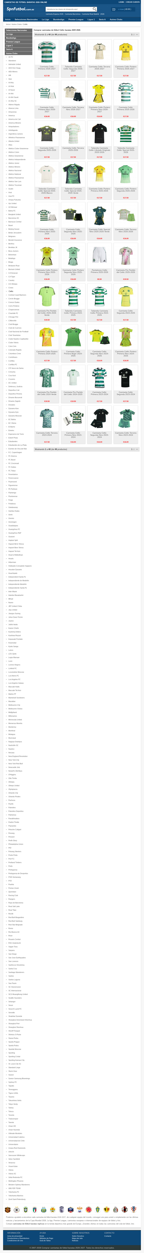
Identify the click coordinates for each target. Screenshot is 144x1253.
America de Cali (14, 119)
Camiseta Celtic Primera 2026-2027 (47, 67)
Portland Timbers (15, 862)
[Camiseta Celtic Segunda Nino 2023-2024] (99, 418)
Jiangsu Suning (14, 614)
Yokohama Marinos (15, 1196)
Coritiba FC (12, 365)
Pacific (11, 804)
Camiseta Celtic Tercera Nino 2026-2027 (73, 108)
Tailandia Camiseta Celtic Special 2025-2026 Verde (73, 191)
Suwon (11, 1075)
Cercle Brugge (14, 299)
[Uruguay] (53, 1210)
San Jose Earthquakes (17, 958)
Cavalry (11, 280)
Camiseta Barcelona (72, 14)
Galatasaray (13, 507)
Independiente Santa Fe (17, 588)
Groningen (12, 522)
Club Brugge (13, 324)
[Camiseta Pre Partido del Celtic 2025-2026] (126, 255)
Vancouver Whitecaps (16, 1155)
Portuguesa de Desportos (18, 873)
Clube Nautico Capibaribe (18, 339)
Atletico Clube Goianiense (18, 149)
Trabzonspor (13, 1119)
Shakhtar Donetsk (15, 1016)
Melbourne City (14, 705)
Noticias (75, 1241)
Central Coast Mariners (17, 295)
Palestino (12, 808)
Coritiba (11, 361)
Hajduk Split (13, 540)
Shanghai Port (13, 1024)
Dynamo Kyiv (13, 412)
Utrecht (11, 1152)
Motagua (11, 734)
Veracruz (11, 1163)
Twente (11, 1122)
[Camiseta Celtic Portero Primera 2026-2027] (126, 52)
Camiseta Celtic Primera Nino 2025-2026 (47, 231)
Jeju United (12, 610)
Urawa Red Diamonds (16, 1148)
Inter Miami (12, 592)
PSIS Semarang (14, 877)
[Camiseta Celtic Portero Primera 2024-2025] (47, 337)
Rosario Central (14, 939)
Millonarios (12, 716)
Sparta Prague (14, 1042)
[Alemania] (17, 1210)
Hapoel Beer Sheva (15, 548)
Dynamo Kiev (13, 408)
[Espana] (7, 1210)
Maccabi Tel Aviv (14, 690)
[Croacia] (133, 1210)
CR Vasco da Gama (15, 368)
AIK (9, 75)
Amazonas (12, 112)
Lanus (10, 650)
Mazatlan (11, 701)
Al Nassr (11, 90)
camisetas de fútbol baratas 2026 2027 (51, 1217)
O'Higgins (12, 775)
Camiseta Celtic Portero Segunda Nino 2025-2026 (73, 272)
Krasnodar (12, 643)
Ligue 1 (91, 19)
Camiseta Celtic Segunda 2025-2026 (47, 149)
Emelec (11, 430)
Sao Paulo (12, 983)
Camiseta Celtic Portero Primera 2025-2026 (99, 190)
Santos (11, 976)
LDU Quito (12, 654)
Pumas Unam (13, 888)
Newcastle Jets (14, 767)
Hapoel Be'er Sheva (16, 544)
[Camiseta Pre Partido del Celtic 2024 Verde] (47, 377)
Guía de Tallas (45, 1241)
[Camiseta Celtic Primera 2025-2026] (126, 93)
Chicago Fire (13, 317)
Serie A (102, 19)
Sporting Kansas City (16, 1060)
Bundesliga (58, 19)
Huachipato (12, 573)
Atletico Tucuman (15, 185)
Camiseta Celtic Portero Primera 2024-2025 (47, 352)
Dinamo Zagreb (14, 401)
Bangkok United (14, 214)
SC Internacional (14, 991)
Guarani (11, 537)
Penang (11, 833)
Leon (10, 661)
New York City (13, 760)
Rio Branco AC (14, 932)
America (11, 116)
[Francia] (71, 1210)
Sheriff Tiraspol (14, 1031)
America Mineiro (14, 123)
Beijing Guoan (13, 229)
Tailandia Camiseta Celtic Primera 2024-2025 (73, 313)
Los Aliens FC (13, 676)
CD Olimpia (12, 284)
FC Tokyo (12, 471)
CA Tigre (11, 277)
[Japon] (125, 1210)
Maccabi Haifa (13, 687)
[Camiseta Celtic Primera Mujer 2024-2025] (73, 337)
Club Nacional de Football (18, 332)
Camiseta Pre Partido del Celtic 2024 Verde (46, 393)
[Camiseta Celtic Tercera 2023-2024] (47, 418)
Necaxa (11, 753)
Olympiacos (12, 789)
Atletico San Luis (14, 182)
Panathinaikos (13, 819)
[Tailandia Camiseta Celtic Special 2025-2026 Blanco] (47, 174)
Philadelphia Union (15, 844)
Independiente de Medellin (18, 581)
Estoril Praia (13, 438)
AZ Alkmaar (12, 207)
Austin (10, 189)
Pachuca (11, 800)
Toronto (11, 1115)
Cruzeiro (11, 379)
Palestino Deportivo (15, 811)
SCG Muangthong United (18, 994)
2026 (102, 14)
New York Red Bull (15, 764)
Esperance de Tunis (16, 434)
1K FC (10, 57)
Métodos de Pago (46, 1238)
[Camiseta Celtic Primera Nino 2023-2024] (73, 418)
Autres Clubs (116, 19)
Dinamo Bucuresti (15, 398)
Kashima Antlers (14, 632)
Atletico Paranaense (16, 178)
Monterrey (12, 727)
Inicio (8, 19)
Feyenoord (12, 482)
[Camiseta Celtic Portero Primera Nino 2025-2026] (47, 255)
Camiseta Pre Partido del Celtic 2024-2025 (73, 393)
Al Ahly (11, 83)
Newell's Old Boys (15, 771)
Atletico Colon (13, 152)
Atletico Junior (13, 163)
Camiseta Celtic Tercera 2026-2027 (99, 67)
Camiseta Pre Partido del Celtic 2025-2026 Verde (46, 313)
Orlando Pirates (14, 797)
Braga (10, 262)
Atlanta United (13, 141)
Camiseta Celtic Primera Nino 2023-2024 (73, 435)
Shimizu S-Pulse (14, 1035)
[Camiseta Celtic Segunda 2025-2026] (47, 133)
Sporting (11, 1053)
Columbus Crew (14, 354)
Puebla (11, 884)
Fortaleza (12, 504)
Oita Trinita (12, 778)
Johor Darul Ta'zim (15, 617)
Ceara (10, 288)
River (10, 936)
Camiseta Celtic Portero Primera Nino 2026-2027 (99, 109)
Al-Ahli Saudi (13, 97)
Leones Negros (14, 665)
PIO (9, 848)
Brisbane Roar (14, 266)
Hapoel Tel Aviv (14, 551)
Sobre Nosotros (78, 1236)
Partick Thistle (13, 822)
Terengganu (13, 1089)
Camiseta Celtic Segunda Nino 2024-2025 (99, 353)
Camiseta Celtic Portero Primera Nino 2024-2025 (125, 353)
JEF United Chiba (15, 606)
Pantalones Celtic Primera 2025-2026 (99, 271)
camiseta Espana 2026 (54, 14)
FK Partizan (12, 489)
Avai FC (11, 196)
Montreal (11, 731)
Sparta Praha (13, 1046)
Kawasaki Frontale (15, 639)
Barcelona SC (13, 218)
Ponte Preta (12, 855)
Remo (10, 928)
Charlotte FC (13, 313)
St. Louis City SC (14, 1064)
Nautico (11, 749)
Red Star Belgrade (15, 925)
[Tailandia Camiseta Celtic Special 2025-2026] (126, 133)
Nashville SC (13, 745)
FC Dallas (12, 467)
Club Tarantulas (14, 335)
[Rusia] (79, 1210)
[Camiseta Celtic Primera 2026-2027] (47, 52)
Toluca (11, 1111)
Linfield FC (12, 668)
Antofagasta (13, 130)
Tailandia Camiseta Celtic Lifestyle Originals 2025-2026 (99, 150)
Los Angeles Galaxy (16, 683)
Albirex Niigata (14, 105)
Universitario (13, 1144)
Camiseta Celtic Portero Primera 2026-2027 (125, 67)
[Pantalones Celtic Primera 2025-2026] (99, 255)
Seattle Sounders (15, 998)
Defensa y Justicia (15, 387)
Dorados (11, 405)
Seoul (10, 1005)
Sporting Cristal (14, 1057)
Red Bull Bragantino (16, 917)
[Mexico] (115, 1210)
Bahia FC (12, 211)
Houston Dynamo (15, 570)
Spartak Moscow (14, 1049)
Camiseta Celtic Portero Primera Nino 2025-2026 (47, 272)
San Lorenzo (13, 961)
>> (137, 35)
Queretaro (12, 892)
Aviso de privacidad (14, 1236)
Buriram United (14, 269)
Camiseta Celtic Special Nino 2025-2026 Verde (99, 230)
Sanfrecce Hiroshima (16, 965)
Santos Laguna (14, 980)
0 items (121, 9)
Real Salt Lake (14, 906)
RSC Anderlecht (14, 943)
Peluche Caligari (14, 830)
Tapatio (11, 1086)
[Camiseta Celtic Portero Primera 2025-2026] (99, 174)
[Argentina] (43, 1210)
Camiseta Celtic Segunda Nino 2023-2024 (99, 435)
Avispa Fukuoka (14, 200)
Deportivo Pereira (15, 394)
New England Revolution (18, 756)
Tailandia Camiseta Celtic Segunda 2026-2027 (73, 68)
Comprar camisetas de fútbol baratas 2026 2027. (64, 1248)
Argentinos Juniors (15, 134)
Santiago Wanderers (16, 972)
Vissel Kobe (13, 1166)
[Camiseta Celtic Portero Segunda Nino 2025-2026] (73, 255)
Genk (10, 515)
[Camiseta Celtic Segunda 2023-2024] (126, 377)
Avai (10, 192)
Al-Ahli (11, 94)
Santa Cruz (12, 969)
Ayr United (12, 203)
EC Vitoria (12, 423)
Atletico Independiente (17, 160)
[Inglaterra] (61, 1210)
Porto (10, 866)
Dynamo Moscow (15, 416)
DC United (12, 383)
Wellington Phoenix (15, 1181)
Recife (10, 914)
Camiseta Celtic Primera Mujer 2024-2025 (73, 353)
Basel (10, 225)
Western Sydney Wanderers (19, 1185)
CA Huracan (13, 273)
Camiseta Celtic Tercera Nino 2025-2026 (125, 230)
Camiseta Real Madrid (90, 14)
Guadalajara (13, 526)
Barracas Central (14, 222)
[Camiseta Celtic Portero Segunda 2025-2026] (126, 174)
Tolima (11, 1108)
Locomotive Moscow (16, 672)
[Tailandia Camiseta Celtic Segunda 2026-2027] (73, 52)
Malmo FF (12, 694)
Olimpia (11, 782)
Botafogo (11, 258)
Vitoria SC (12, 1174)
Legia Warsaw (13, 657)
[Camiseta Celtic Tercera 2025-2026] (73, 133)
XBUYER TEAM (14, 1188)
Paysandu (12, 826)
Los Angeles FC (14, 679)
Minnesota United (15, 720)
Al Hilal (11, 86)
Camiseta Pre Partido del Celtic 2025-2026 (125, 271)
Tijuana (11, 1097)
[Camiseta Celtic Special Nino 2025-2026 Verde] (99, 215)
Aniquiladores (13, 127)
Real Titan (12, 910)
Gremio (11, 518)
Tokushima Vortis (14, 1100)
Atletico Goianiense (15, 156)
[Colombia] (89, 1210)
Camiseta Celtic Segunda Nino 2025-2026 (73, 231)
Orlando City (13, 793)
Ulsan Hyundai (14, 1130)
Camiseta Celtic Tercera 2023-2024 (47, 434)
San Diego (12, 954)
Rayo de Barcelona (15, 903)
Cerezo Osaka (13, 302)
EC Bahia (12, 419)
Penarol (11, 837)
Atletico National (14, 174)
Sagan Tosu (13, 947)
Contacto (107, 1236)
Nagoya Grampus (15, 742)
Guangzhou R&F (14, 533)
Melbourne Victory (15, 709)
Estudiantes (12, 441)
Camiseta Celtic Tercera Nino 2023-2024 (125, 434)
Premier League (75, 19)
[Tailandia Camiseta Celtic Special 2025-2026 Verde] (73, 174)
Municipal (12, 738)
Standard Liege (14, 1068)
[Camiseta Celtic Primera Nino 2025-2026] (47, 215)
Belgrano (11, 236)
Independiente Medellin (17, 584)
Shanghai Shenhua (15, 1027)
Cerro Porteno (13, 306)
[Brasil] (25, 1210)
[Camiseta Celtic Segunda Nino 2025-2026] (73, 215)
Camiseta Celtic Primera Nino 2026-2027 (47, 109)
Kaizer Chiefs (13, 628)
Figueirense (13, 485)
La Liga (45, 19)
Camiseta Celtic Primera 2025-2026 (125, 108)
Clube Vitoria (13, 343)
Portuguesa (12, 870)
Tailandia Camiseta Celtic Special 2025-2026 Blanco (47, 191)
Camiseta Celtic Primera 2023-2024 (99, 393)
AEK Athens (12, 72)
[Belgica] (107, 1210)
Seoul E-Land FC (15, 1009)
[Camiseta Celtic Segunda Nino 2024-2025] (99, 337)
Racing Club (13, 895)
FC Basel (11, 460)
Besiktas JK (12, 247)
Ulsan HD (12, 1126)
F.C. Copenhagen (15, 452)
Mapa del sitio (77, 1238)
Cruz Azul (12, 376)
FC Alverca (12, 456)
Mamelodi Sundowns (16, 698)
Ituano (10, 603)
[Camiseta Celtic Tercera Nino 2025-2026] (126, 215)
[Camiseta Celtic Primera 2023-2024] (99, 377)
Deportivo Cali (13, 390)
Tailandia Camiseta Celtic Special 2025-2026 (126, 150)
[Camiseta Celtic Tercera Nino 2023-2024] (126, 418)
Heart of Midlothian (15, 555)
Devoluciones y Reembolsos (18, 1238)
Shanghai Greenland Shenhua (20, 1020)
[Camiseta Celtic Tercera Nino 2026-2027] (73, 93)
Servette (11, 1013)
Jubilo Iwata (13, 625)
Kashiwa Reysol (14, 635)
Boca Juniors (13, 251)
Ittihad (10, 599)
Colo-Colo (12, 346)
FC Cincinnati (13, 463)
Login (121, 2)
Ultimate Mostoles (15, 1133)
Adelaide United (14, 64)
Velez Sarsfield (14, 1159)
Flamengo (12, 493)
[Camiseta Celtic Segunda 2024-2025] (126, 296)
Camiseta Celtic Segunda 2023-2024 (126, 393)
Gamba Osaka (13, 511)
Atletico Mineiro (14, 167)
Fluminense (12, 496)
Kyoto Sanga (13, 646)
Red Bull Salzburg (15, 921)
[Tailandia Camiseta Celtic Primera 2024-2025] (73, 296)
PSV (10, 881)
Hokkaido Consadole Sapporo (20, 566)
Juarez (11, 621)
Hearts (11, 559)
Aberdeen (12, 61)
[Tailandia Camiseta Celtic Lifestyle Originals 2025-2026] (99, 133)
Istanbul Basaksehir (15, 595)
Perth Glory (12, 841)
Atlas (10, 145)
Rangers (11, 899)
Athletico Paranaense (16, 138)
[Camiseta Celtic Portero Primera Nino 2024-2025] (126, 337)
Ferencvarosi (13, 478)
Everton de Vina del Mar (17, 449)
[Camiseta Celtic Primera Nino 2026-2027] (47, 93)
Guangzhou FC (14, 529)
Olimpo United (13, 786)
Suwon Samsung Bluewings (19, 1079)
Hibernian (12, 562)
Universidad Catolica (16, 1137)
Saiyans (11, 950)
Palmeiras (12, 815)
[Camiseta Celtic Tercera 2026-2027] (99, 52)
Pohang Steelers (14, 852)
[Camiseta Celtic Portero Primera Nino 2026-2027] (99, 93)
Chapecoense (13, 310)
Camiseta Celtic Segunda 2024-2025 (126, 312)
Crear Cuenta (133, 2)
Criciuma (11, 372)
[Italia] (35, 1210)
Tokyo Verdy (13, 1104)
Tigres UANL (13, 1093)
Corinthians (12, 357)
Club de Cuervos (14, 328)
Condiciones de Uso (15, 1241)
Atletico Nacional (14, 171)
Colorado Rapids (15, 350)
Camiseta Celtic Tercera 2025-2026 (73, 149)
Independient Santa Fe (17, 577)
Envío (42, 1236)
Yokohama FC (13, 1192)
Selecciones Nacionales (26, 19)
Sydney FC (12, 1082)
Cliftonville (12, 321)
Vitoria (10, 1170)
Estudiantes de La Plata (17, 445)
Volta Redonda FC (15, 1177)
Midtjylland (12, 712)
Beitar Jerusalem (14, 233)
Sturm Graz (12, 1071)
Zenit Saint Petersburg (16, 1199)
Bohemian (12, 255)
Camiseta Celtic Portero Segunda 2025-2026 (125, 190)
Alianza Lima (13, 108)
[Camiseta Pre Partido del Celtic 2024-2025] (73, 377)
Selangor (11, 1002)
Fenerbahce (13, 474)
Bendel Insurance (15, 240)
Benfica (11, 244)
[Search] (94, 9)
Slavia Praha (13, 1038)
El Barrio (11, 427)
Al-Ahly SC (12, 101)
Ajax (10, 79)
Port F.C (11, 859)
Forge (10, 500)
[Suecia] (97, 1210)
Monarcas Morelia (15, 723)
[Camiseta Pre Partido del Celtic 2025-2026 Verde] (47, 296)
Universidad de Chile (16, 1141)
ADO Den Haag (14, 68)
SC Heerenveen (14, 987)
